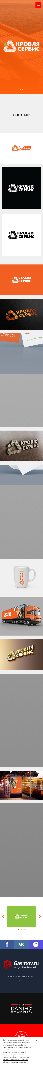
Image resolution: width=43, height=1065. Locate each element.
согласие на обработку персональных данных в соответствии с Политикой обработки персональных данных (16, 1059)
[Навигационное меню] (38, 5)
